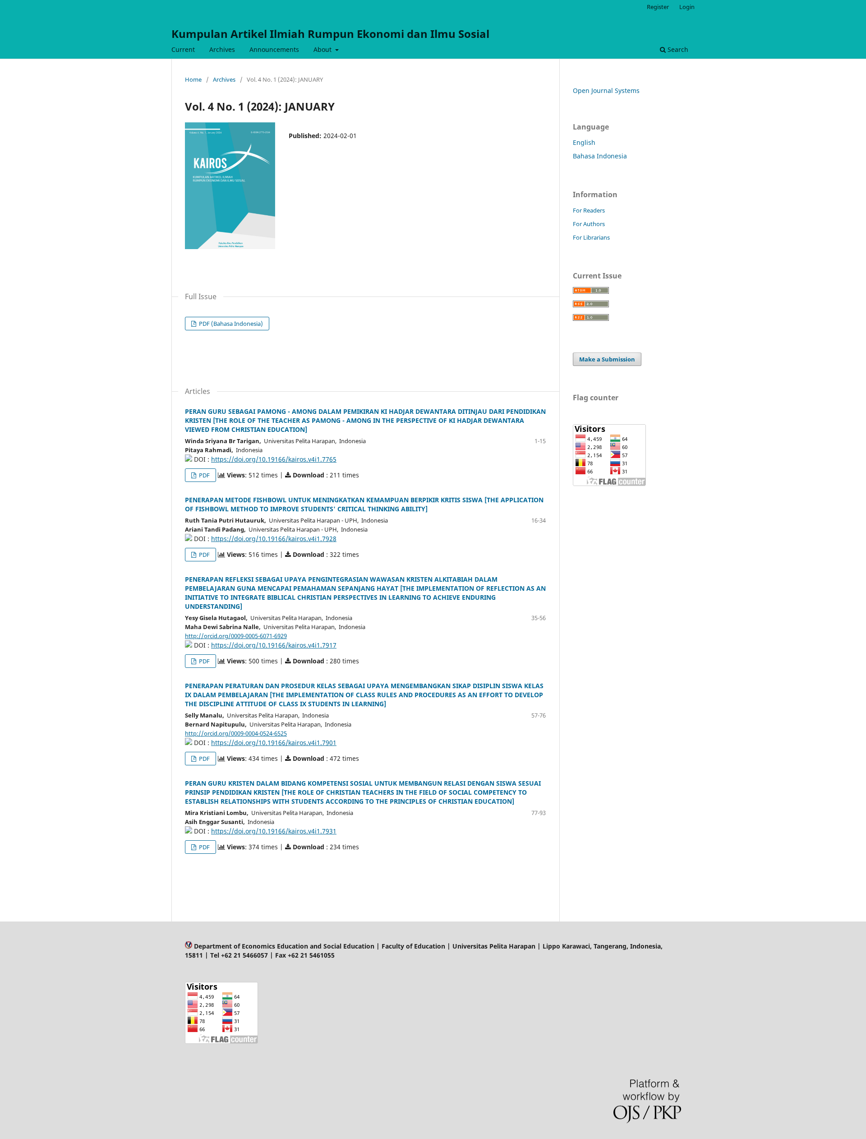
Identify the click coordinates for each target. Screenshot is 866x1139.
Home (193, 79)
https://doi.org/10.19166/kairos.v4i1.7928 (273, 538)
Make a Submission (607, 359)
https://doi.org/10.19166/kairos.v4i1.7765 (273, 459)
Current (183, 49)
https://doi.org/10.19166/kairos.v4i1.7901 (273, 742)
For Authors (589, 224)
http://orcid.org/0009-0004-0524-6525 (236, 733)
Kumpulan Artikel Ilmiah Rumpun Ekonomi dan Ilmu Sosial (330, 33)
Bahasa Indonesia (600, 156)
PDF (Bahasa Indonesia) (230, 323)
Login (687, 7)
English (584, 142)
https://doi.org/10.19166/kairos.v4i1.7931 (273, 831)
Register (658, 7)
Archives (222, 49)
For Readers (589, 210)
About (323, 49)
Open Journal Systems (606, 90)
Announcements (274, 49)
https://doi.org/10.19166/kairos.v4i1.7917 (273, 645)
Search (677, 49)
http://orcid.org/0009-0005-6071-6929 (236, 636)
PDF (204, 475)
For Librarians (591, 237)
